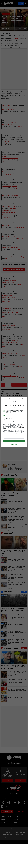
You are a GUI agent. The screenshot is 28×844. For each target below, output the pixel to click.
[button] (14, 419)
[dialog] (14, 422)
